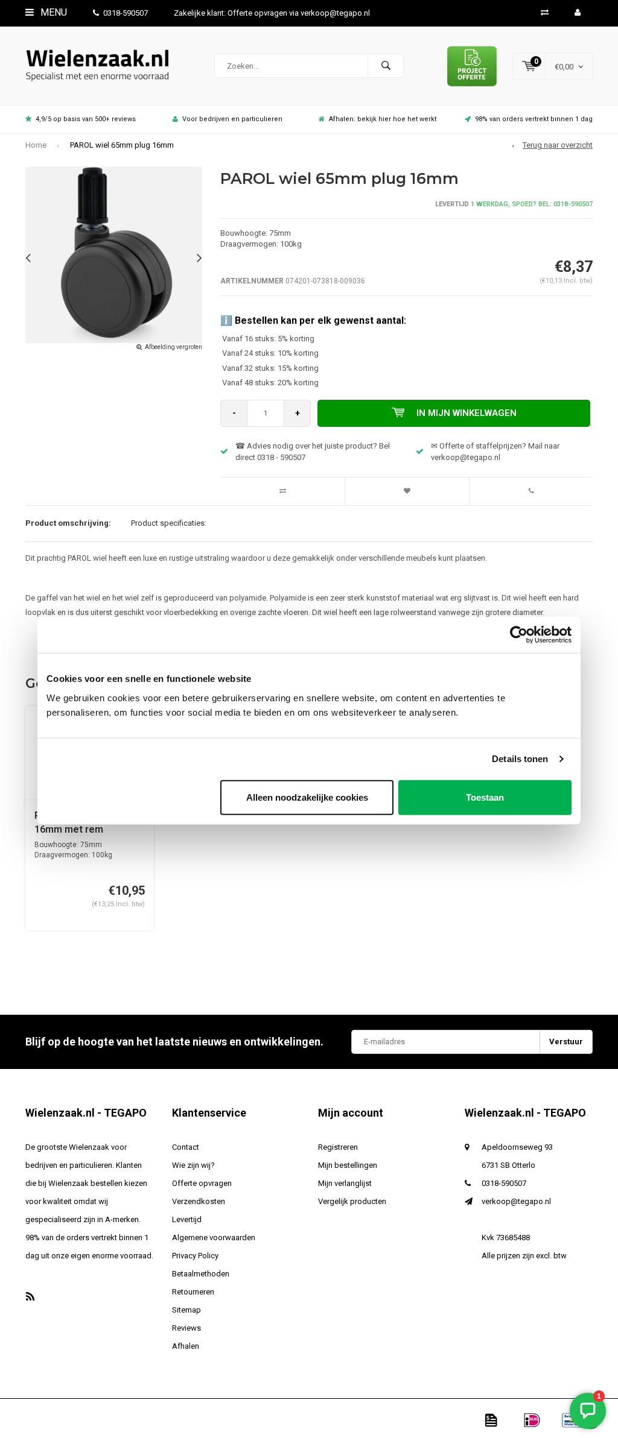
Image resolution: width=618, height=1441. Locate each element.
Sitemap (186, 1309)
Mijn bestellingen (347, 1165)
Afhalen (185, 1346)
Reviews (186, 1327)
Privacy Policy (195, 1255)
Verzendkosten (198, 1201)
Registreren (338, 1147)
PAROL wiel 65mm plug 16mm (122, 145)
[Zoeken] (386, 66)
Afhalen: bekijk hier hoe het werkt (382, 119)
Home (35, 145)
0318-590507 (125, 12)
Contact (185, 1147)
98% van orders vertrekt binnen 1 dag (534, 119)
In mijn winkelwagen (466, 413)
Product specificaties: (168, 523)
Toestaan (485, 797)
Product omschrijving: (68, 523)
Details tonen (520, 759)
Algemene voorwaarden (213, 1237)
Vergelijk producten (352, 1201)
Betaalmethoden (200, 1273)
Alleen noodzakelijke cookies (307, 797)
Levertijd (187, 1219)
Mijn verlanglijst (345, 1183)
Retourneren (193, 1291)
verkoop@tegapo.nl (516, 1201)
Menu (52, 12)
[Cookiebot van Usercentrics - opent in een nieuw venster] (519, 635)
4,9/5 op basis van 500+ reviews (86, 119)
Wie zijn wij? (193, 1165)
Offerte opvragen (202, 1183)
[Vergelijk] (545, 12)
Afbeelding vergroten (173, 347)
